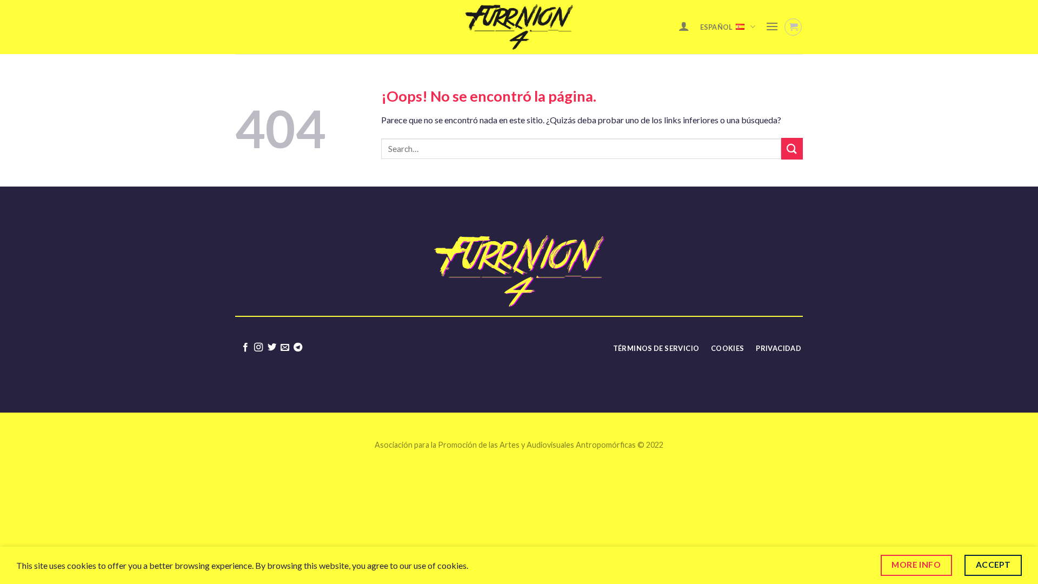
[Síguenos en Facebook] (245, 348)
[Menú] (772, 26)
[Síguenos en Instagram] (258, 348)
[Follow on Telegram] (298, 348)
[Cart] (793, 27)
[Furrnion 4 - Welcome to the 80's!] (519, 27)
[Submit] (792, 148)
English (731, 72)
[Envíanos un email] (285, 348)
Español (716, 27)
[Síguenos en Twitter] (271, 348)
